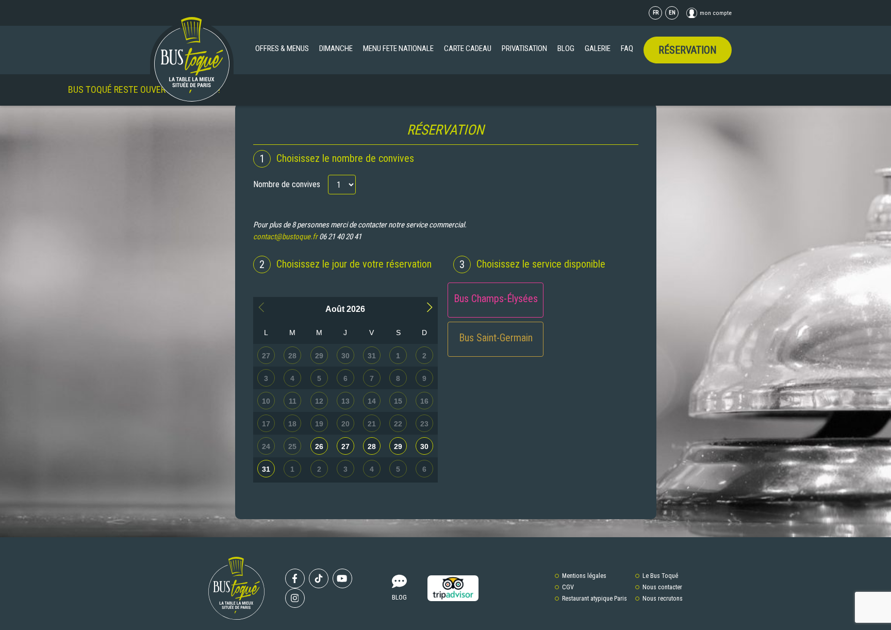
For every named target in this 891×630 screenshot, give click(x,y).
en (672, 12)
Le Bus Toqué (660, 575)
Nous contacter (662, 587)
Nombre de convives (286, 184)
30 (424, 446)
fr (655, 12)
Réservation (687, 50)
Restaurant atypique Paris (594, 598)
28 (372, 446)
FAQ (627, 48)
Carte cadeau (467, 48)
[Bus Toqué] (191, 59)
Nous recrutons (662, 598)
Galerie (597, 48)
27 (345, 446)
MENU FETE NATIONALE (398, 48)
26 (319, 446)
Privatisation (524, 48)
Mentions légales (584, 575)
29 (398, 446)
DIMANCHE (336, 48)
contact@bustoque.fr (285, 236)
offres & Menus (282, 48)
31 (266, 469)
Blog (565, 48)
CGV (568, 587)
